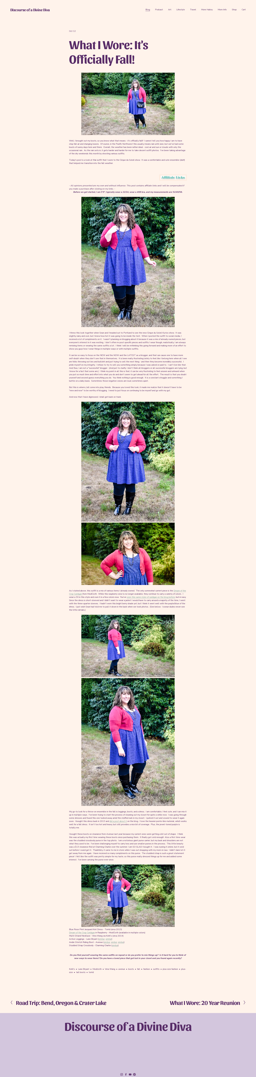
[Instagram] (121, 1074)
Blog (147, 9)
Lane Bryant (83, 969)
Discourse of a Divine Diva (30, 9)
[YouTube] (130, 1074)
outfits (156, 969)
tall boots (80, 972)
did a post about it (118, 821)
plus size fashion (170, 969)
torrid (91, 972)
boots (131, 969)
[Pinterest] (134, 1074)
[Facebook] (126, 1074)
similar (102, 939)
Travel (193, 9)
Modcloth (97, 969)
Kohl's (72, 969)
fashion (146, 969)
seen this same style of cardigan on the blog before (151, 597)
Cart (244, 9)
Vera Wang (110, 969)
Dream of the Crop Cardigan (82, 932)
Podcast (159, 9)
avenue (121, 969)
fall (138, 969)
